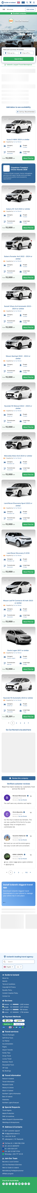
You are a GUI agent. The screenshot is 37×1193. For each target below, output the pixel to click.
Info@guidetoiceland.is (12, 1133)
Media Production (8, 1113)
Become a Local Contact (10, 1161)
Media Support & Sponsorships (12, 1119)
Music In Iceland (7, 1090)
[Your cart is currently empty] (30, 2)
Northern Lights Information (11, 1093)
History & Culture (8, 1087)
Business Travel (7, 1062)
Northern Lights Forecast (10, 1102)
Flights (4, 1047)
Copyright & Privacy (9, 987)
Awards (4, 981)
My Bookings (6, 1071)
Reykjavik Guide (7, 1084)
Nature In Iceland (8, 1078)
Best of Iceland (7, 1096)
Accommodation (7, 1044)
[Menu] (33, 2)
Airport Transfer (7, 1050)
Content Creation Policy (10, 993)
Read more (30, 31)
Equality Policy (7, 990)
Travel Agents (7, 1110)
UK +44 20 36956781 (12, 1146)
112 (26, 872)
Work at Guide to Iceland (10, 1167)
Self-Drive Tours (7, 1038)
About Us (5, 978)
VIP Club (5, 1068)
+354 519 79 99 (10, 1136)
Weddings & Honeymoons (10, 1122)
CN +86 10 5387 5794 (12, 1151)
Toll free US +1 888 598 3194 (15, 1143)
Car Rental (5, 1041)
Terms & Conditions (8, 984)
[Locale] (18, 2)
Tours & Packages (8, 1035)
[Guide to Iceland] (8, 2)
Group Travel (6, 1056)
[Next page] (28, 723)
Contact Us (6, 996)
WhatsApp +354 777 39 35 (14, 1154)
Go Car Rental (23, 800)
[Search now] (27, 2)
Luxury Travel (6, 1059)
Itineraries (5, 1099)
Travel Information (8, 1081)
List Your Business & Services (12, 1164)
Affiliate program (7, 1173)
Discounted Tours (8, 1065)
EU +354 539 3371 (11, 1148)
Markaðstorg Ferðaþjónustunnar (12, 1170)
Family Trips (6, 1053)
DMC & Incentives (8, 1116)
